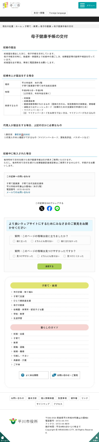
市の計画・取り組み (23, 291)
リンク (84, 398)
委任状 (22, 134)
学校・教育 (19, 313)
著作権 (74, 398)
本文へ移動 (39, 12)
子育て (17, 338)
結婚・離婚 (19, 351)
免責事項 (62, 398)
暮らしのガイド (50, 327)
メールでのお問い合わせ (18, 192)
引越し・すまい (21, 355)
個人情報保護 (47, 398)
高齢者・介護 (20, 360)
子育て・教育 (31, 26)
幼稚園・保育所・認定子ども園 (29, 309)
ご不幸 (17, 364)
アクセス (58, 403)
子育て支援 (19, 296)
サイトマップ (43, 403)
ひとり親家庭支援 (22, 300)
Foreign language (58, 12)
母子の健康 (45, 26)
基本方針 (32, 398)
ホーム (19, 26)
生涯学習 (18, 318)
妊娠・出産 (19, 333)
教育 (16, 342)
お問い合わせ (17, 398)
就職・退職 (19, 346)
